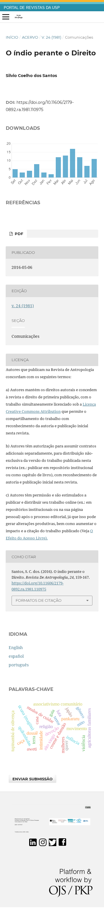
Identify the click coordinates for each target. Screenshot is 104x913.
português (19, 665)
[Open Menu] (6, 17)
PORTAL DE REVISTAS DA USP (32, 8)
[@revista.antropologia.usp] (43, 844)
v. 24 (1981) (51, 37)
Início (12, 37)
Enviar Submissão (32, 779)
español (16, 656)
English (16, 647)
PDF (18, 233)
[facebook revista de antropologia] (62, 844)
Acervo (30, 37)
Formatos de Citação (39, 600)
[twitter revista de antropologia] (52, 844)
